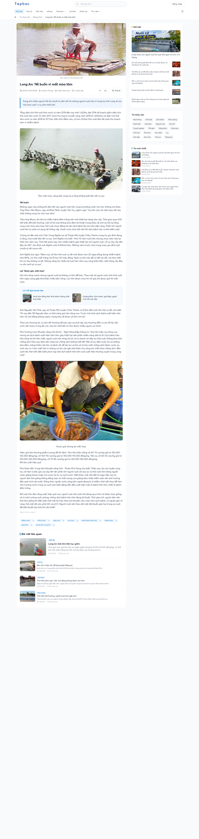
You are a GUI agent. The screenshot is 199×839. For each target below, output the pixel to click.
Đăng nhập (177, 4)
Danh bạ (83, 11)
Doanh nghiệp (138, 128)
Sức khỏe (158, 133)
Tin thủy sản (24, 17)
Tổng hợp (168, 137)
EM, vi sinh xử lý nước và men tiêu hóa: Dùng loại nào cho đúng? (150, 82)
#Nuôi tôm (42, 520)
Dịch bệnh (160, 120)
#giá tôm (24, 525)
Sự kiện (72, 11)
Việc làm (39, 11)
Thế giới (151, 128)
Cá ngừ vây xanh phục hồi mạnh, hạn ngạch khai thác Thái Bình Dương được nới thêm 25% (160, 188)
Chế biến (148, 124)
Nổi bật (19, 11)
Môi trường (172, 120)
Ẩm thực (147, 133)
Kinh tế (172, 124)
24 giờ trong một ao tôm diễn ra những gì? (147, 90)
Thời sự (158, 137)
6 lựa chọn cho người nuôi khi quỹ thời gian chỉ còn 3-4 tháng (161, 154)
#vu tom (71, 520)
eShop (50, 11)
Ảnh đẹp (136, 137)
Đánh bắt (136, 124)
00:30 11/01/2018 (30, 90)
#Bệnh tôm (25, 520)
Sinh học (136, 133)
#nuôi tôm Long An (43, 525)
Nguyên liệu (160, 124)
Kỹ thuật (149, 120)
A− (100, 91)
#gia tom (56, 520)
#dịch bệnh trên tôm (89, 520)
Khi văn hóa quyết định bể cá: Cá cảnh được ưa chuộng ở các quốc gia (149, 64)
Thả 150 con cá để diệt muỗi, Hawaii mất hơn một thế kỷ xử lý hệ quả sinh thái (150, 73)
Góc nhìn (147, 137)
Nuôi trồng (137, 120)
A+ (105, 90)
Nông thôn (37, 17)
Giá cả (29, 11)
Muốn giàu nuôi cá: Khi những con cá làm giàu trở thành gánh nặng (150, 100)
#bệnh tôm (109, 520)
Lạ (167, 133)
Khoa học (174, 128)
